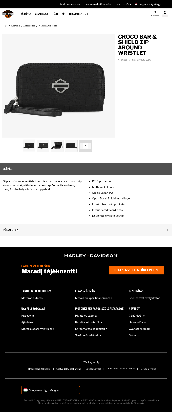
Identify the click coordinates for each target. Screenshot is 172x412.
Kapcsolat (27, 315)
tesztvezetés (123, 4)
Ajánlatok (27, 322)
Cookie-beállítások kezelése (120, 368)
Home (5, 25)
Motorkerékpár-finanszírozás (93, 298)
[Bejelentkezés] (164, 14)
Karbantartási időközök (90, 328)
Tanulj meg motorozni (70, 4)
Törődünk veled (148, 368)
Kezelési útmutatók (87, 322)
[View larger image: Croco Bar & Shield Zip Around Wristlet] (58, 85)
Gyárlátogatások (139, 328)
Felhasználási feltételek (39, 368)
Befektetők (136, 322)
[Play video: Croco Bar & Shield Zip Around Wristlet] (85, 146)
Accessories (29, 25)
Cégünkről (135, 315)
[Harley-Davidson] (91, 255)
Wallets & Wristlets (47, 25)
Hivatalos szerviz (86, 315)
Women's (15, 25)
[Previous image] (8, 85)
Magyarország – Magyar (150, 4)
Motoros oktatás (31, 298)
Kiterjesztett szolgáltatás (144, 298)
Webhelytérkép (91, 362)
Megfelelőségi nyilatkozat (37, 328)
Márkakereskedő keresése (98, 4)
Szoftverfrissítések (87, 335)
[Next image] (108, 85)
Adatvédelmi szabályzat (68, 368)
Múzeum (134, 335)
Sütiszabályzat (93, 368)
